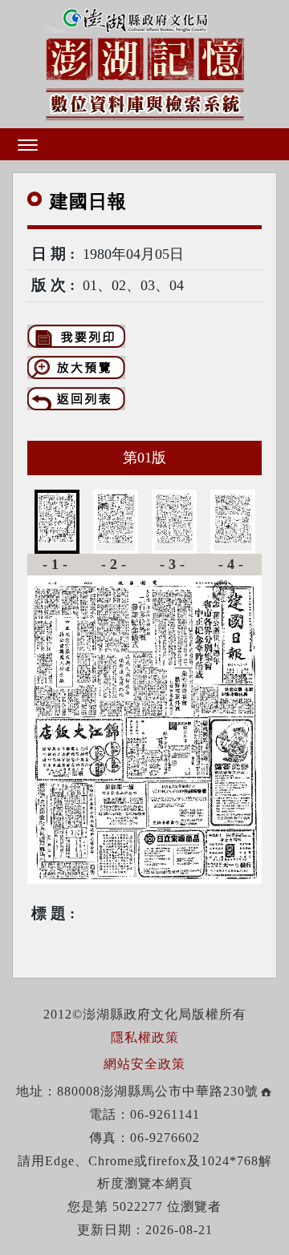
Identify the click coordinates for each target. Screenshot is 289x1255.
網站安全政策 (144, 1064)
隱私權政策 (145, 1037)
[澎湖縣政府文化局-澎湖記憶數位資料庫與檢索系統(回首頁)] (145, 62)
